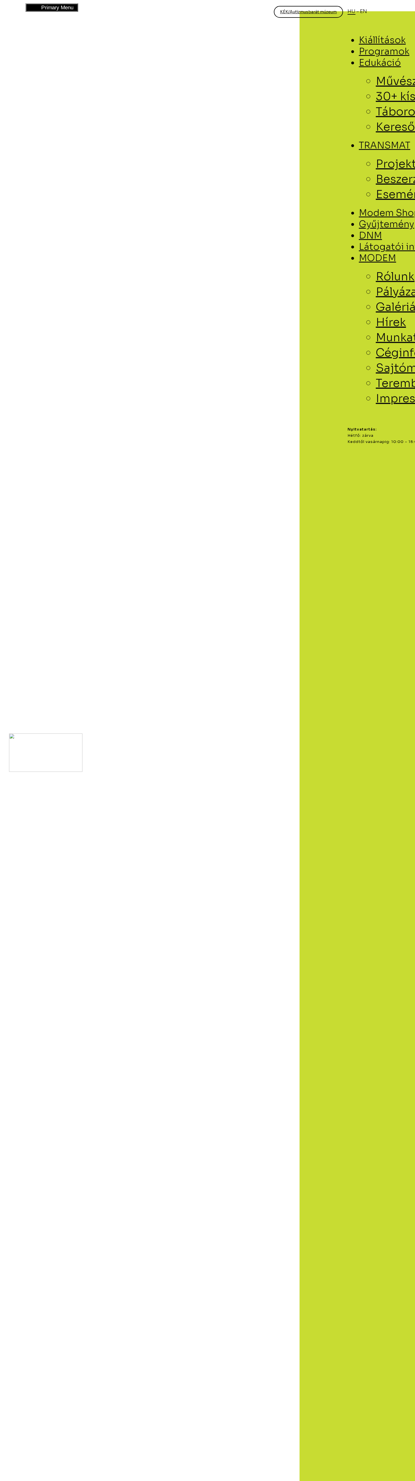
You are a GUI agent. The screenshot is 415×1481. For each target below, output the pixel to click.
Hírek (391, 322)
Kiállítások (382, 40)
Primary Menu (51, 7)
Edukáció (380, 62)
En (363, 11)
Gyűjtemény (386, 224)
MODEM (377, 258)
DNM (370, 235)
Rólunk (395, 276)
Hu (351, 11)
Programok (384, 51)
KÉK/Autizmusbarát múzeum (308, 11)
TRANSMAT (384, 145)
